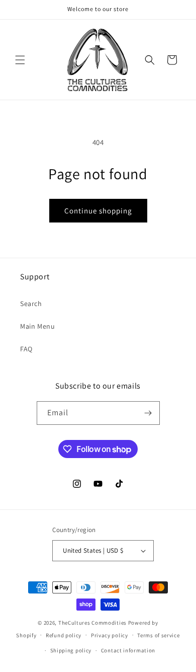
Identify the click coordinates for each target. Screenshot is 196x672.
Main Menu (37, 326)
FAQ (26, 348)
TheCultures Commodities (92, 622)
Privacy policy (109, 635)
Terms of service (158, 635)
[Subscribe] (148, 413)
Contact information (128, 650)
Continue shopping (98, 210)
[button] (20, 60)
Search (31, 303)
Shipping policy (71, 650)
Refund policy (63, 635)
